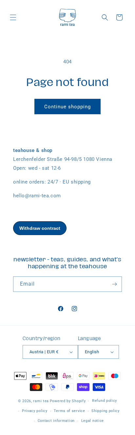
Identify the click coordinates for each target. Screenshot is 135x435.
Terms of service (69, 411)
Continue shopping (67, 107)
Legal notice (92, 421)
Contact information (56, 421)
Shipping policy (105, 411)
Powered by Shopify (68, 401)
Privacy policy (35, 411)
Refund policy (104, 401)
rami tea (41, 401)
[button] (13, 17)
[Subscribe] (114, 284)
